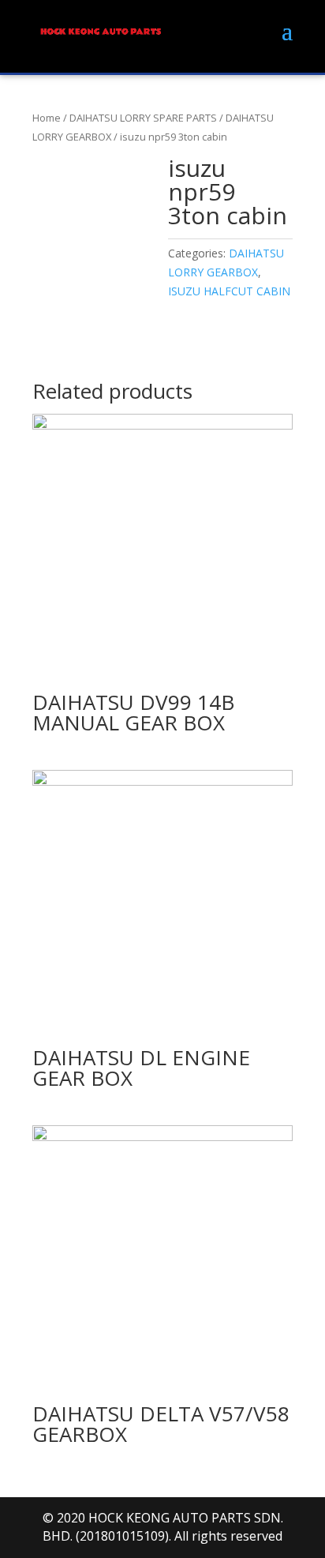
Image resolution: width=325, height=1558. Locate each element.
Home (46, 118)
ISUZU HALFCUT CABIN (229, 290)
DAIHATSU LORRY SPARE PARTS (143, 118)
